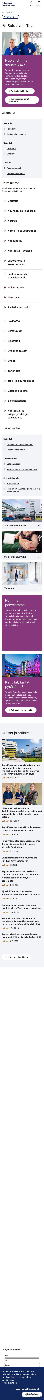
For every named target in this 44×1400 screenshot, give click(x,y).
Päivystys (11, 129)
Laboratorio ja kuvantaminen (20, 444)
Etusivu (9, 12)
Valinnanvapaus (14, 464)
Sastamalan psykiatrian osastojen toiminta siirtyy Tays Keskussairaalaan (21, 906)
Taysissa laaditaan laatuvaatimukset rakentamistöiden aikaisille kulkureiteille (22, 935)
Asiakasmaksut (14, 168)
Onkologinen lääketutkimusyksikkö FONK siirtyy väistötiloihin (19, 859)
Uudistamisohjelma (16, 173)
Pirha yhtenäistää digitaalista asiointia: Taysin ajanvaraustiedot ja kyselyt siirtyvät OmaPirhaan (21, 844)
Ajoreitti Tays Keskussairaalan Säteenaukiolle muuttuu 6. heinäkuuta (21, 893)
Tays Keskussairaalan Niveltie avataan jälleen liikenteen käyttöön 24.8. (21, 829)
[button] (22, 1356)
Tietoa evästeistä (9, 1383)
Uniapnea (11, 148)
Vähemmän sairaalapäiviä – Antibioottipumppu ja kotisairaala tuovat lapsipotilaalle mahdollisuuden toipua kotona (22, 812)
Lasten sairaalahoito (16, 450)
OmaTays (11, 154)
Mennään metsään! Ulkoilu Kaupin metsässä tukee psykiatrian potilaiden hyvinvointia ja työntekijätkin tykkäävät (21, 921)
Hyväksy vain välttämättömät (25, 1389)
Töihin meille (13, 483)
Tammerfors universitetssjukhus (22, 469)
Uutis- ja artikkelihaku (17, 957)
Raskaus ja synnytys (16, 134)
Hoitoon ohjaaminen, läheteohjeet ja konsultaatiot (23, 490)
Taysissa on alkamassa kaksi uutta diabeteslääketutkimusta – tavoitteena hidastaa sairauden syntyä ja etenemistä (21, 876)
